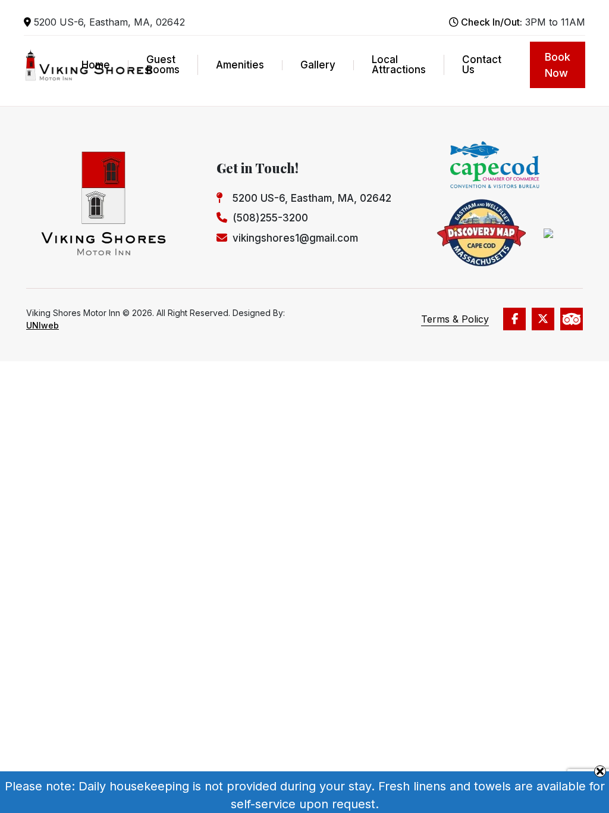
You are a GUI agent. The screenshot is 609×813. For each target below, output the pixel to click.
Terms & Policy (455, 319)
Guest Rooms (163, 65)
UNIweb (42, 325)
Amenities (240, 65)
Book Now (557, 65)
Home (95, 65)
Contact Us (481, 65)
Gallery (317, 65)
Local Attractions (399, 65)
